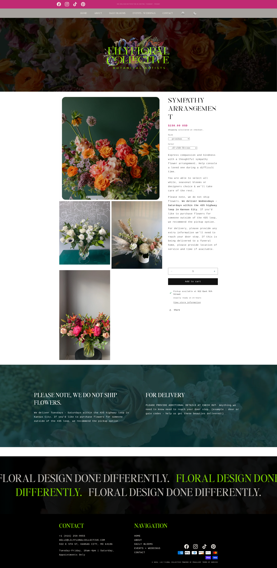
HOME (83, 13)
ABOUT (98, 13)
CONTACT (168, 13)
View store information (187, 302)
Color (171, 144)
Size (170, 135)
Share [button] (177, 310)
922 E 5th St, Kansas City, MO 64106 (86, 544)
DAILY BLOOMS (117, 13)
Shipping (172, 130)
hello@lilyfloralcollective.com (82, 540)
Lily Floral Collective (170, 562)
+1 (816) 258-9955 (72, 536)
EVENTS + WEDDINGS (144, 13)
